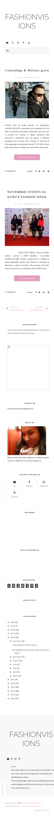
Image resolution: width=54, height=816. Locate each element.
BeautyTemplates (32, 803)
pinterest (14, 497)
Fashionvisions (27, 21)
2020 (13, 622)
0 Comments (10, 171)
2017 (13, 633)
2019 (13, 626)
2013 (13, 687)
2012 (13, 691)
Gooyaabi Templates (30, 806)
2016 (13, 637)
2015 (13, 679)
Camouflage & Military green (27, 70)
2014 (13, 683)
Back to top (41, 810)
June (15, 664)
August (16, 660)
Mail (14, 486)
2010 (13, 698)
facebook (29, 486)
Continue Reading (27, 157)
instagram (44, 486)
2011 (13, 694)
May (14, 668)
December (17, 641)
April (15, 672)
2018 (13, 630)
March (15, 676)
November (17, 657)
